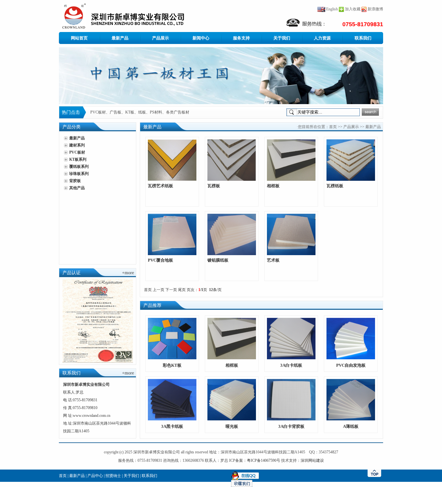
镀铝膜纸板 (217, 260)
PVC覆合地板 (160, 260)
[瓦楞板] (231, 159)
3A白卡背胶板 (291, 426)
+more (128, 272)
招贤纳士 (113, 475)
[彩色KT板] (172, 338)
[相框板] (291, 159)
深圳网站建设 (312, 460)
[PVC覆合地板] (172, 234)
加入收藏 (352, 9)
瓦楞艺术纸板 (160, 185)
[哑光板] (231, 399)
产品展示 (160, 38)
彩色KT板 (172, 365)
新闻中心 (201, 38)
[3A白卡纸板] (291, 338)
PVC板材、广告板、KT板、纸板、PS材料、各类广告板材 (139, 112)
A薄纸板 (351, 426)
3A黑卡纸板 (172, 426)
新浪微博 (375, 9)
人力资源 (322, 38)
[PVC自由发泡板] (350, 338)
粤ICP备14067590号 (263, 460)
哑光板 (232, 426)
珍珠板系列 (79, 173)
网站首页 (79, 38)
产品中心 (95, 475)
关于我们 (281, 38)
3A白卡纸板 (291, 365)
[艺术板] (291, 234)
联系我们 (363, 38)
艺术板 (273, 260)
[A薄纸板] (350, 399)
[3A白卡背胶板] (291, 399)
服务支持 (241, 38)
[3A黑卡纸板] (172, 399)
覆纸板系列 (79, 166)
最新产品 (120, 38)
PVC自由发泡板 (351, 365)
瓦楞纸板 (334, 185)
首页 (333, 126)
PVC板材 (77, 152)
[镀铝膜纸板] (231, 234)
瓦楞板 (213, 185)
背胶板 (75, 181)
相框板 (273, 185)
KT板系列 (77, 159)
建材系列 (77, 145)
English (331, 9)
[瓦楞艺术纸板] (172, 159)
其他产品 (77, 188)
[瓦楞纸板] (350, 159)
